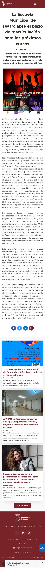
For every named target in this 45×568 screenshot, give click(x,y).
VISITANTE (23, 526)
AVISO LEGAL (27, 552)
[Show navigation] (41, 4)
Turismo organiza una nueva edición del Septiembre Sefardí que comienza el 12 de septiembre (22, 372)
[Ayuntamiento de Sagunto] (7, 4)
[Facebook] (13, 328)
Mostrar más (22, 505)
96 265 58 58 (23, 544)
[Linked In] (25, 328)
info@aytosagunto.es (23, 548)
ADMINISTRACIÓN (35, 526)
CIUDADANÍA (14, 526)
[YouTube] (29, 532)
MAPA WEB (17, 552)
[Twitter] (19, 328)
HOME (6, 526)
